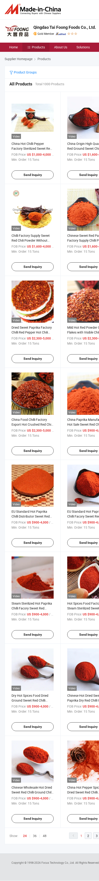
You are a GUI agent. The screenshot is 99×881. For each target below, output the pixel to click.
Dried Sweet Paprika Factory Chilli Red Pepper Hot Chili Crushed (32, 332)
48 (45, 836)
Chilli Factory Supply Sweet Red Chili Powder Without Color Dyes (31, 240)
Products (38, 47)
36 (35, 836)
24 (25, 836)
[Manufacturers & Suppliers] (34, 9)
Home (13, 47)
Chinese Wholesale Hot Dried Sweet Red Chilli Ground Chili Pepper (32, 792)
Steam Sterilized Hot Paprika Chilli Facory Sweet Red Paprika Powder (32, 608)
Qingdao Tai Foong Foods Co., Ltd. (64, 27)
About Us (60, 47)
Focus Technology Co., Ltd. (58, 862)
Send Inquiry (32, 175)
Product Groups (25, 72)
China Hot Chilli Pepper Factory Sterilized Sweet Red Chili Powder (32, 148)
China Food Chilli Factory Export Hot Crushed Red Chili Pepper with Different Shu (32, 424)
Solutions (83, 47)
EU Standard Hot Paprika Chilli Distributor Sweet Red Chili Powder (31, 516)
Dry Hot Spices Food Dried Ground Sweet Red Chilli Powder (30, 700)
